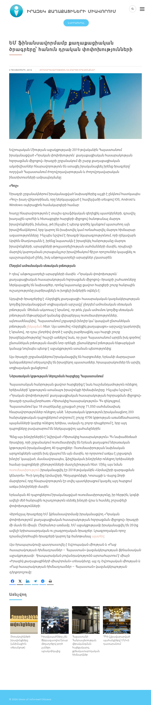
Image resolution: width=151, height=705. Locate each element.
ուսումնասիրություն (24, 470)
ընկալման (35, 326)
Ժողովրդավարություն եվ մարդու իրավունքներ (67, 70)
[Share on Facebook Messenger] (42, 581)
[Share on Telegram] (35, 581)
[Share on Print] (50, 581)
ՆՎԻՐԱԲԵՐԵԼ (76, 22)
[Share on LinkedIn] (27, 581)
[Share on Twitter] (20, 581)
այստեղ (98, 536)
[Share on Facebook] (12, 581)
